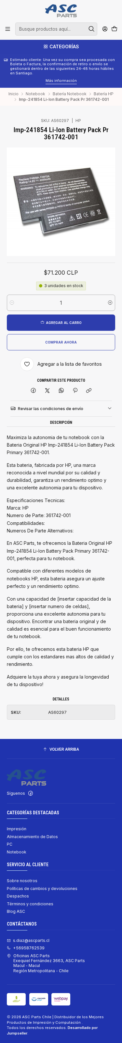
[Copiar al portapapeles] (89, 391)
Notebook (35, 94)
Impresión (16, 828)
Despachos (18, 896)
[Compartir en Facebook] (33, 391)
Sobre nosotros (22, 880)
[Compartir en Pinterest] (75, 391)
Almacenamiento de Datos (32, 836)
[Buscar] (91, 29)
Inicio (13, 94)
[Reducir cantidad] (12, 303)
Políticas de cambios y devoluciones (42, 888)
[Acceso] (105, 29)
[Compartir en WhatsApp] (61, 391)
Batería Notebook (70, 94)
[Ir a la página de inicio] (61, 10)
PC (9, 844)
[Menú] (8, 29)
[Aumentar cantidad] (110, 303)
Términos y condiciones (30, 903)
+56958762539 (29, 947)
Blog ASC (16, 911)
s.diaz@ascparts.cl (31, 940)
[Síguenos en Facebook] (31, 793)
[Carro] (114, 29)
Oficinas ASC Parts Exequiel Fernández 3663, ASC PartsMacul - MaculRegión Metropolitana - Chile (49, 963)
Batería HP (104, 94)
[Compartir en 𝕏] (47, 391)
